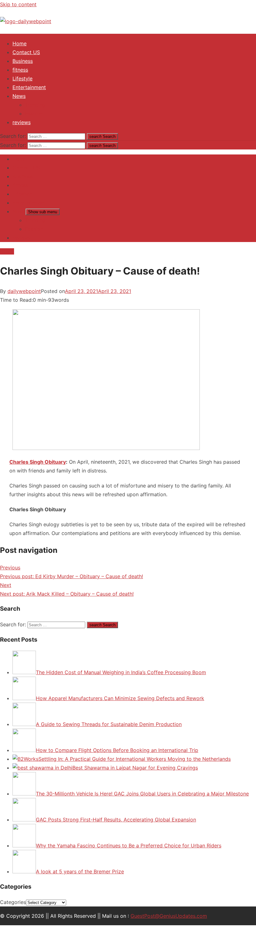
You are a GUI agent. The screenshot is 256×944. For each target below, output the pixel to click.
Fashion (34, 113)
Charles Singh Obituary (37, 462)
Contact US (26, 52)
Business (22, 61)
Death (7, 251)
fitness (20, 70)
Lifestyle (22, 78)
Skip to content (18, 4)
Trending (35, 105)
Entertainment (29, 87)
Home (19, 43)
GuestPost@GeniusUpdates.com (168, 916)
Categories (13, 902)
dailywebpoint (24, 291)
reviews (21, 122)
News (19, 96)
